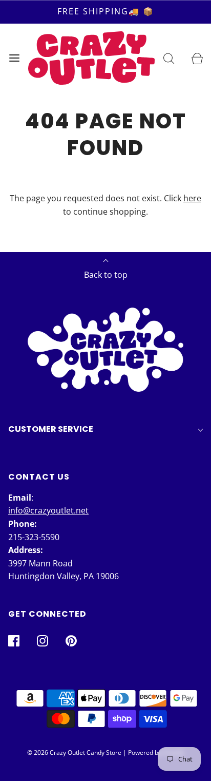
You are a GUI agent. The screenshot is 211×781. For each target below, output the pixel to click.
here (192, 198)
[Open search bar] (169, 58)
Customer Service (50, 429)
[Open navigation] (14, 58)
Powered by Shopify (156, 752)
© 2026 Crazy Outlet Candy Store (74, 752)
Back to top (106, 274)
